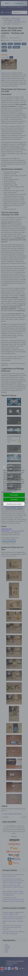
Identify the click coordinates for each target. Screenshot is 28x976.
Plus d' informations (11, 507)
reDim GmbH (19, 508)
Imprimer (20, 507)
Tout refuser (14, 499)
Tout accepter (14, 495)
